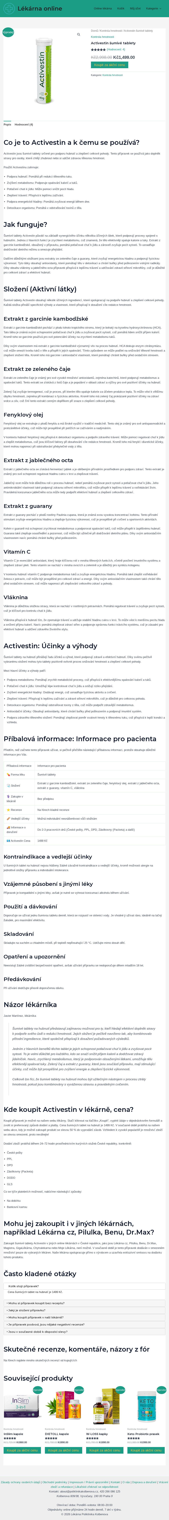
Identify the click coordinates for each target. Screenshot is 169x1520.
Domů (94, 30)
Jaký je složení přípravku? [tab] (26, 1310)
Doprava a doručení (144, 1482)
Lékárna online (40, 8)
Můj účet (135, 8)
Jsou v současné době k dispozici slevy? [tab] (38, 1331)
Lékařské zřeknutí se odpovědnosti (96, 1486)
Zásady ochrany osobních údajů (20, 1482)
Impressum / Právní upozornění (88, 1482)
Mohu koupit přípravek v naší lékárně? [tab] (36, 1317)
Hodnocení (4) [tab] (24, 124)
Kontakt (115, 1482)
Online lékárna (103, 8)
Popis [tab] (7, 124)
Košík (120, 8)
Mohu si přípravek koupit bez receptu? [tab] (36, 1303)
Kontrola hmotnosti (111, 30)
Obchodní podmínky (54, 1482)
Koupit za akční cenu (109, 65)
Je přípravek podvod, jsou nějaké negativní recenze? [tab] (46, 1324)
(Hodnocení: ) (116, 49)
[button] (159, 8)
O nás (126, 1482)
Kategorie (152, 8)
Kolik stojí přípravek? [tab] (23, 1286)
